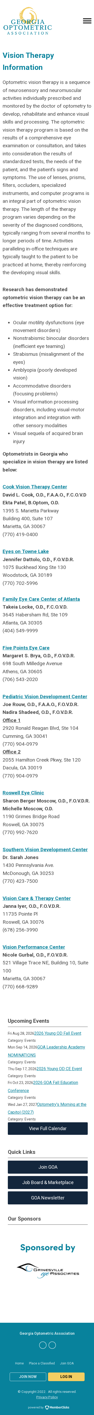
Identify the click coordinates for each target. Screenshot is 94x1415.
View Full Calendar (48, 1128)
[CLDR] (28, 20)
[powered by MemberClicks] (47, 1408)
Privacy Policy (47, 1397)
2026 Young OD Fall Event (57, 1033)
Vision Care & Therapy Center (37, 898)
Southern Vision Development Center (45, 850)
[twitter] (52, 1345)
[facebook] (42, 1345)
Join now (28, 1377)
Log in (66, 1377)
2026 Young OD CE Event (59, 1068)
